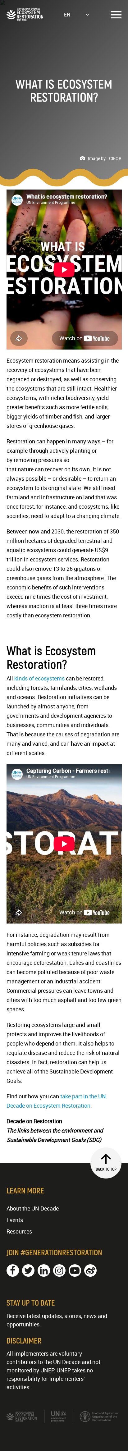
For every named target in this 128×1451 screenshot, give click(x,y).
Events (15, 1220)
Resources (19, 1231)
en (67, 14)
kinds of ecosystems (39, 678)
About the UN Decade (33, 1208)
